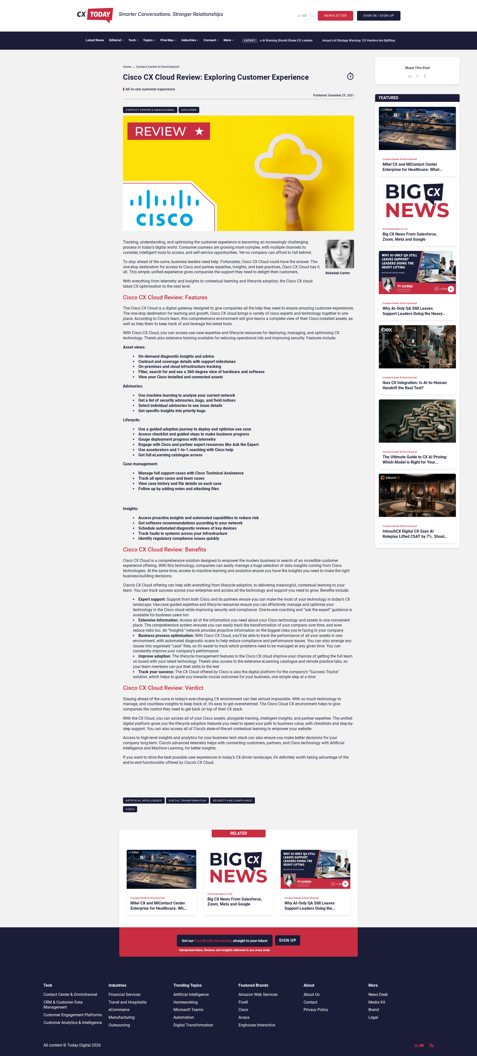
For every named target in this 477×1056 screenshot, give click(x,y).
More (229, 40)
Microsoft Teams (188, 1009)
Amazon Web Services (258, 994)
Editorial (116, 40)
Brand (373, 1009)
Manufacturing (122, 1017)
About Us (311, 994)
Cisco (130, 809)
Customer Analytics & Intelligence (72, 1022)
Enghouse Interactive (256, 1025)
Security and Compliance (232, 800)
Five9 (243, 1002)
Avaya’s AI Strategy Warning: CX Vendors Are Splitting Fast (325, 40)
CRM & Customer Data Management (63, 1005)
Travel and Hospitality (128, 1002)
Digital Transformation (187, 800)
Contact (310, 1002)
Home (127, 67)
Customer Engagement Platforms (72, 1015)
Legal (373, 1017)
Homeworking (185, 1002)
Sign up (287, 940)
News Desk (378, 994)
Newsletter (335, 15)
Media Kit (376, 1002)
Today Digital (79, 1045)
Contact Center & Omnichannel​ (150, 110)
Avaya (243, 1017)
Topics (149, 40)
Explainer (189, 110)
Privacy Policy (316, 1009)
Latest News (95, 40)
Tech (133, 40)
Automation (183, 1017)
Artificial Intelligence (144, 800)
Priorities (168, 40)
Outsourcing (119, 1025)
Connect (211, 40)
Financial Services (124, 994)
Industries (190, 40)
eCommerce (119, 1009)
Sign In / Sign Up (378, 15)
